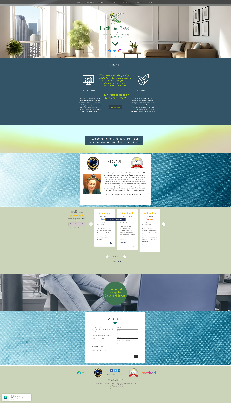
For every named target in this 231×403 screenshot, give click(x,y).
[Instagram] (119, 51)
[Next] (221, 33)
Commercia (129, 194)
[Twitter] (114, 51)
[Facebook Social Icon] (111, 370)
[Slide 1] (115, 56)
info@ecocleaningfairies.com (101, 335)
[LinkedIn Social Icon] (119, 370)
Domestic (120, 194)
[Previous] (10, 33)
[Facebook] (110, 51)
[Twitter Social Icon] (115, 370)
